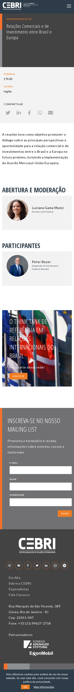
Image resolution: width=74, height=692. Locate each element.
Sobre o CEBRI (20, 583)
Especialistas (19, 589)
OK (25, 686)
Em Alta (14, 578)
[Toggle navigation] (69, 6)
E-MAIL (15, 463)
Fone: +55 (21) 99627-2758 (30, 623)
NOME (14, 480)
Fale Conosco (19, 595)
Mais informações (44, 686)
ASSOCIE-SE (18, 376)
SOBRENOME (17, 495)
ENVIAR (65, 513)
